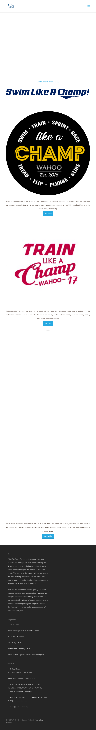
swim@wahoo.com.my (19, 707)
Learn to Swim (13, 625)
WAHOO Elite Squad (16, 637)
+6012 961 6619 (16, 697)
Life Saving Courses (15, 643)
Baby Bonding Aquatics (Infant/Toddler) (23, 631)
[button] (89, 6)
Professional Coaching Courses (20, 649)
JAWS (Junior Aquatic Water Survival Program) (26, 655)
